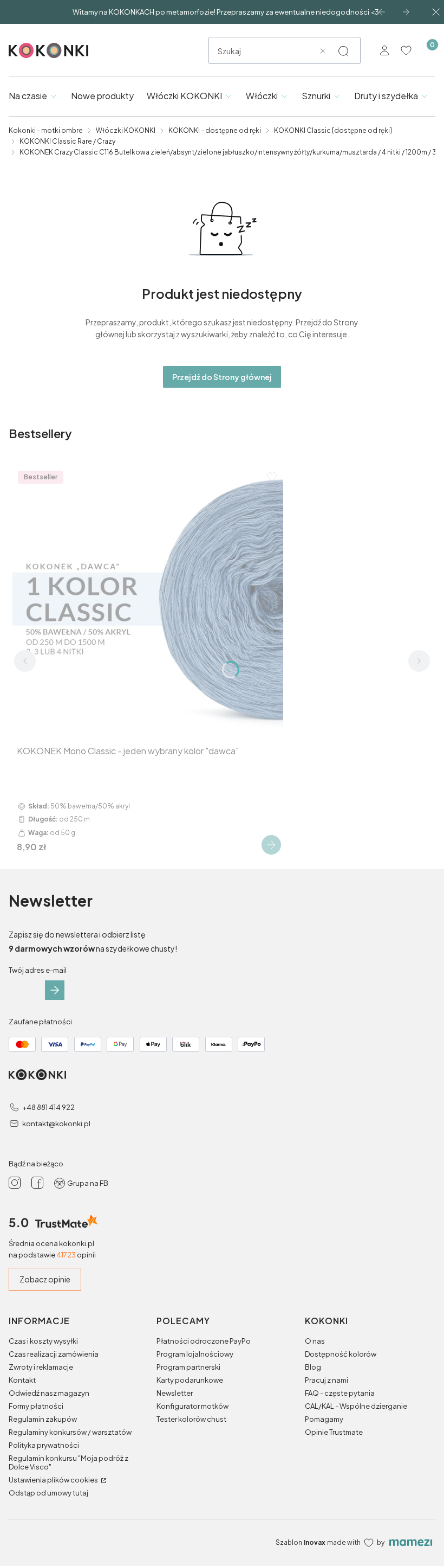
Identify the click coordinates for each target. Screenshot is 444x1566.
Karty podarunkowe (189, 1380)
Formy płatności (36, 1406)
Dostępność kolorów (340, 1354)
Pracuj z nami (326, 1380)
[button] (343, 51)
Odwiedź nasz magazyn (49, 1393)
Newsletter (174, 1393)
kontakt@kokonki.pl (56, 1123)
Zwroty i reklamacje (41, 1367)
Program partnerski (188, 1367)
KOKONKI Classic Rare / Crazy (67, 141)
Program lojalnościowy (194, 1354)
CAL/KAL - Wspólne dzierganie (356, 1406)
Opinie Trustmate (334, 1432)
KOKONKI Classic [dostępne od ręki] (333, 130)
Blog (313, 1367)
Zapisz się (54, 990)
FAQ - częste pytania (340, 1393)
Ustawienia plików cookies (54, 1479)
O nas (315, 1341)
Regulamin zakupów (43, 1419)
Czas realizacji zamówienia (54, 1354)
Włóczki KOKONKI (125, 130)
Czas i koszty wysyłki (43, 1341)
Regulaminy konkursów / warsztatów (70, 1432)
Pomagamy (324, 1419)
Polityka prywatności (44, 1445)
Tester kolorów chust (191, 1419)
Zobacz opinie (44, 1279)
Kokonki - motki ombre (46, 130)
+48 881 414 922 (48, 1107)
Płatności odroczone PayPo (203, 1341)
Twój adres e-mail (38, 970)
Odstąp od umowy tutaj (48, 1492)
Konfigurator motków (192, 1406)
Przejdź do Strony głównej (222, 377)
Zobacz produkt (271, 845)
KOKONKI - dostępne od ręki (214, 130)
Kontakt (22, 1380)
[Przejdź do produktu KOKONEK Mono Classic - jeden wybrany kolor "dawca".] (147, 600)
